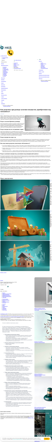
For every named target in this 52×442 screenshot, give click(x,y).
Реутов (4, 76)
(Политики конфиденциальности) (5, 316)
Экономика (43, 65)
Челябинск (3, 103)
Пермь (2, 93)
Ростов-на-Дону (4, 95)
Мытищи (4, 74)
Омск (2, 91)
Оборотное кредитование (6, 293)
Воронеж (2, 79)
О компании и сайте (3, 313)
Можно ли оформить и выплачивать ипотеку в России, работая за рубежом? (39, 375)
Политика (42, 66)
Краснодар (3, 84)
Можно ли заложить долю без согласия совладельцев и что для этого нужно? (40, 309)
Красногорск (5, 72)
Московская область (4, 65)
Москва (2, 63)
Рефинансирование (5, 294)
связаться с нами (31, 417)
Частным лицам (5, 57)
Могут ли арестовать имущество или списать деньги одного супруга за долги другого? (40, 408)
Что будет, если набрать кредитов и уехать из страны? (39, 342)
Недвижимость (43, 63)
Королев (4, 70)
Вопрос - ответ (41, 71)
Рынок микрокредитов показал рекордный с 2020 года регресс (50, 220)
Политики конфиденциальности (18, 439)
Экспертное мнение (44, 68)
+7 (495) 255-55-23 (3, 290)
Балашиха (5, 67)
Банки (42, 62)
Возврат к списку (3, 272)
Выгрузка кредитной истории (44, 76)
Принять (46, 438)
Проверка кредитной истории (44, 75)
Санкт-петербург (4, 98)
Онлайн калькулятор (44, 81)
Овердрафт (4, 297)
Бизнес (42, 64)
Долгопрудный (5, 69)
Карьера (40, 73)
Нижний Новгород (4, 88)
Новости (40, 61)
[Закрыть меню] (14, 61)
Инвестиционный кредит (6, 296)
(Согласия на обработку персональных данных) (17, 316)
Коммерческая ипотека (6, 295)
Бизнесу (3, 58)
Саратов (2, 100)
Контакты (40, 78)
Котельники (5, 71)
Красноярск (3, 86)
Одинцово (5, 75)
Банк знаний (43, 67)
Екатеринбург (3, 81)
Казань (2, 83)
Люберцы (5, 73)
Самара (2, 96)
